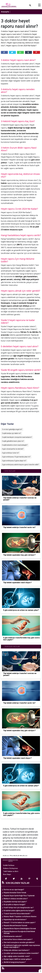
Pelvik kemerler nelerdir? (13, 936)
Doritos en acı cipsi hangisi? (14, 889)
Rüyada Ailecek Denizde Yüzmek (15, 925)
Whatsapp (20, 52)
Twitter (12, 52)
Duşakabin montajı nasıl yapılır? (15, 902)
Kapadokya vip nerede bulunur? (15, 919)
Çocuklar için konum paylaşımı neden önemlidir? (21, 953)
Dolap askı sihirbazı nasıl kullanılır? (16, 950)
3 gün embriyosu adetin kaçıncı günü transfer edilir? (20, 464)
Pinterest (36, 52)
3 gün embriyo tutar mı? (10, 453)
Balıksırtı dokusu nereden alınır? (16, 899)
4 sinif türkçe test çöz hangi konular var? (19, 907)
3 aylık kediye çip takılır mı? (11, 433)
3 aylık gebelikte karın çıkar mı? (13, 441)
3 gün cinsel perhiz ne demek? (13, 449)
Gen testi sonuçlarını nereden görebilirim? (19, 942)
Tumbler (28, 52)
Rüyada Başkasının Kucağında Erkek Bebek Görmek (19, 932)
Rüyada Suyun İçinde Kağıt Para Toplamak (19, 896)
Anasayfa (5, 12)
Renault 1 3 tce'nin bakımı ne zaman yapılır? (20, 922)
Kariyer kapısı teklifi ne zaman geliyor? (18, 959)
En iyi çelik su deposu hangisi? (14, 904)
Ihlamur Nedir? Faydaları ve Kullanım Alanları (20, 916)
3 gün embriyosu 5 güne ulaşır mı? (14, 461)
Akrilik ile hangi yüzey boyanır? (15, 962)
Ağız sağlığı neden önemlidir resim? (17, 956)
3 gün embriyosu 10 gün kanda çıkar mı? (16, 457)
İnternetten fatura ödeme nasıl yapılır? (18, 939)
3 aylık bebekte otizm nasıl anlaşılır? (15, 445)
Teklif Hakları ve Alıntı (10, 871)
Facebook (4, 52)
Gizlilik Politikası (8, 865)
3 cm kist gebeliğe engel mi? (12, 429)
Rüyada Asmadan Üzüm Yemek (15, 892)
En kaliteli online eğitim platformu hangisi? (19, 910)
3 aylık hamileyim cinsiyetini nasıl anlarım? (17, 437)
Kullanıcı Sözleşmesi (10, 868)
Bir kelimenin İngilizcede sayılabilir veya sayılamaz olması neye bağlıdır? (22, 946)
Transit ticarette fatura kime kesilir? (17, 913)
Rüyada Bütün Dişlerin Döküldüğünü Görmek (20, 928)
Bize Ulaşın (7, 874)
